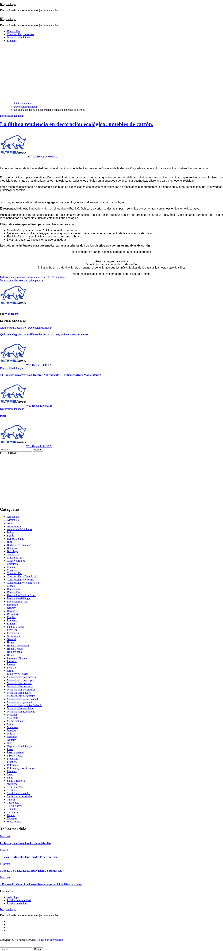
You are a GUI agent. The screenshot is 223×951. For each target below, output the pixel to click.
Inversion (12, 667)
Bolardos (12, 548)
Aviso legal (13, 897)
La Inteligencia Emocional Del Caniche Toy (25, 843)
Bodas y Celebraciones (19, 545)
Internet (11, 664)
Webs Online (14, 821)
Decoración (13, 31)
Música (11, 733)
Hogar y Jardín (15, 648)
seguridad (12, 783)
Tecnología (13, 802)
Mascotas (12, 714)
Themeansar (56, 939)
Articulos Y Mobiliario (19, 529)
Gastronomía (14, 636)
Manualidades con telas (20, 686)
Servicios (12, 790)
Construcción (14, 573)
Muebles (11, 730)
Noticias (11, 739)
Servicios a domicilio (18, 793)
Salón (10, 774)
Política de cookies (17, 903)
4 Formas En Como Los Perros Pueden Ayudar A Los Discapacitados (41, 884)
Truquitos (12, 808)
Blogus (40, 939)
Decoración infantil (17, 601)
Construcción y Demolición (22, 576)
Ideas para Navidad (17, 658)
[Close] (1, 946)
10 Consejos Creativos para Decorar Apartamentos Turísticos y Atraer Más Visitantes (50, 374)
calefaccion (13, 554)
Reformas (12, 764)
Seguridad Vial (15, 786)
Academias (13, 516)
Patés (3, 415)
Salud (10, 777)
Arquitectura (7, 327)
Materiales (12, 717)
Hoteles (11, 654)
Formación (13, 632)
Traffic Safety (14, 805)
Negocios (12, 736)
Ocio (9, 742)
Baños (10, 532)
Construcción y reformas (20, 34)
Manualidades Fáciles (19, 37)
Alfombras (13, 519)
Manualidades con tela (19, 683)
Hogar (10, 642)
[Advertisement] (111, 74)
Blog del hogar (8, 4)
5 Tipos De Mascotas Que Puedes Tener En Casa (28, 856)
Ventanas (12, 818)
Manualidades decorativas (21, 689)
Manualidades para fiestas (21, 695)
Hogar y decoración (18, 645)
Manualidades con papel (20, 680)
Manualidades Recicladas (21, 711)
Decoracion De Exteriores (21, 595)
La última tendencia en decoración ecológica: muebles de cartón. (76, 124)
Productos (12, 758)
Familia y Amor (15, 626)
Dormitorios (13, 614)
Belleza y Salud (15, 538)
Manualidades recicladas (20, 708)
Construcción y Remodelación (23, 582)
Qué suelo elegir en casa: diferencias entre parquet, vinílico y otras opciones (44, 334)
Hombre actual (15, 651)
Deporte (11, 607)
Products (12, 761)
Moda (10, 724)
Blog (9, 541)
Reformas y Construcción (21, 768)
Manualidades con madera (21, 676)
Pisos (10, 749)
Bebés (10, 535)
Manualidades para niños (20, 702)
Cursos (11, 585)
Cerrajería (12, 563)
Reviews (12, 771)
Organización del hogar (20, 746)
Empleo (11, 617)
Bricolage (12, 551)
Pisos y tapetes (15, 755)
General (11, 639)
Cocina (11, 567)
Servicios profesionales (19, 796)
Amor (10, 523)
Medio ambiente (16, 720)
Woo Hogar (38, 156)
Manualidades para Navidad (22, 698)
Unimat (11, 815)
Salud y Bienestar (16, 780)
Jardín (10, 670)
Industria (12, 661)
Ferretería (12, 629)
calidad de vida (15, 557)
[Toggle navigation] (1, 17)
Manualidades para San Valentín (24, 705)
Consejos (12, 570)
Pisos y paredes (15, 752)
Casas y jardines (16, 560)
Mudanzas (12, 727)
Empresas (12, 40)
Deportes (12, 610)
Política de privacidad (19, 900)
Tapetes (11, 799)
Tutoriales (12, 812)
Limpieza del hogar (17, 673)
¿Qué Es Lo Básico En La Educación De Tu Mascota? (32, 870)
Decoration (13, 604)
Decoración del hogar (12, 115)
